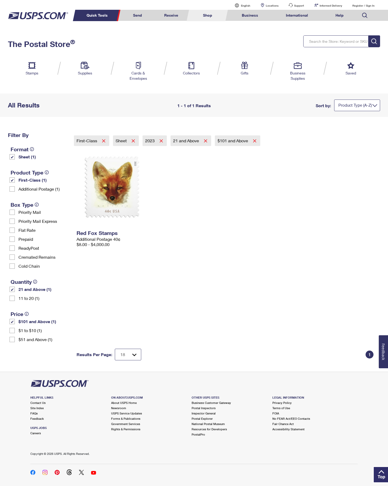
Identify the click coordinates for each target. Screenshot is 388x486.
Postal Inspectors (204, 408)
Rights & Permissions (125, 429)
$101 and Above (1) (37, 321)
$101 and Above (233, 140)
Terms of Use (281, 408)
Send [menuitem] (137, 15)
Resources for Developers (209, 429)
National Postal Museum (208, 424)
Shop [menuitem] (207, 15)
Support (299, 5)
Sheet (122, 140)
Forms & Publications (125, 418)
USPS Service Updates (126, 413)
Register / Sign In (363, 5)
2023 (150, 140)
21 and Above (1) (34, 289)
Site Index (37, 408)
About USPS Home (124, 402)
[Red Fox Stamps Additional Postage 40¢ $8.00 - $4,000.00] (124, 187)
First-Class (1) (32, 179)
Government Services (125, 424)
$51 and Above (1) (35, 339)
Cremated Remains (36, 256)
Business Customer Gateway (211, 402)
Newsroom (118, 408)
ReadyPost (28, 248)
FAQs (34, 413)
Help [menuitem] (339, 15)
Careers (35, 433)
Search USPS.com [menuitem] (364, 15)
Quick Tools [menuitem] (97, 15)
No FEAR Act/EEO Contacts (291, 418)
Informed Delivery (331, 5)
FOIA (275, 413)
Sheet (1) (27, 156)
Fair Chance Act (283, 424)
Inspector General (204, 413)
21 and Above (186, 140)
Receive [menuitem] (171, 15)
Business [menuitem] (250, 15)
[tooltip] (32, 149)
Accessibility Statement (288, 429)
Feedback (37, 418)
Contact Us (38, 402)
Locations (272, 5)
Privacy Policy (282, 402)
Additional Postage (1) (39, 188)
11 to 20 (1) (28, 298)
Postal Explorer (202, 418)
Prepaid (25, 239)
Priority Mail (29, 212)
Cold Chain (29, 265)
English (240, 5)
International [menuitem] (297, 15)
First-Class (87, 140)
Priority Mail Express (37, 221)
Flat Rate (27, 230)
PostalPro (198, 434)
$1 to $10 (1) (30, 330)
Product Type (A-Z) (355, 105)
